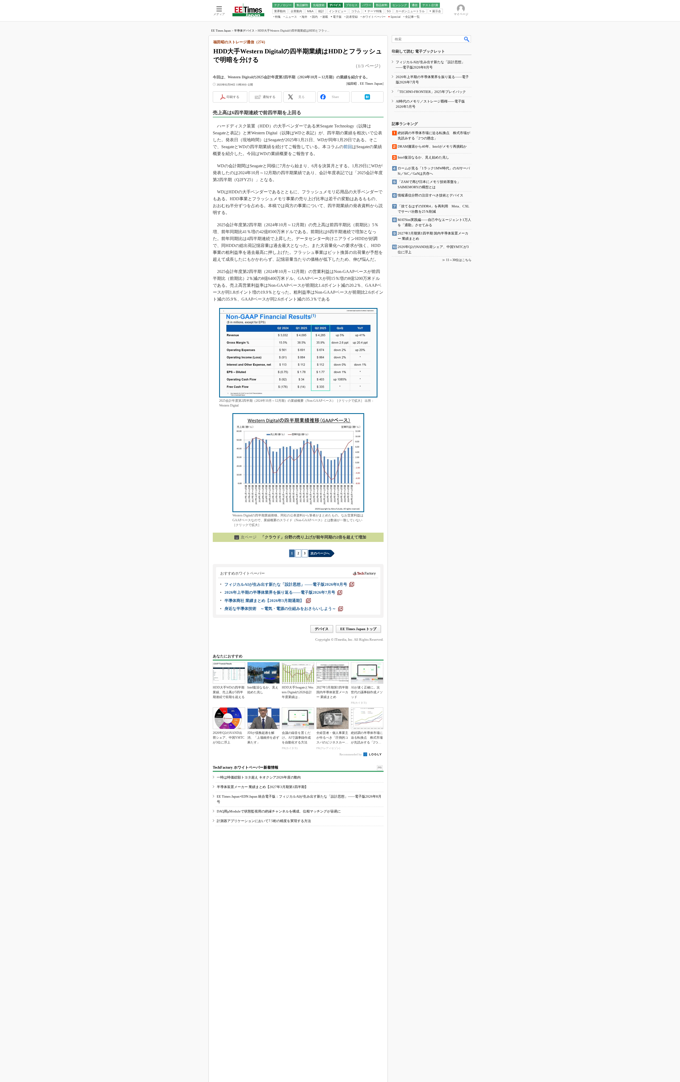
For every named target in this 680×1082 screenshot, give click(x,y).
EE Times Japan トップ (358, 629)
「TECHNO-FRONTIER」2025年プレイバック (431, 92)
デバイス (322, 629)
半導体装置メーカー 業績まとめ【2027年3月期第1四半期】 (262, 787)
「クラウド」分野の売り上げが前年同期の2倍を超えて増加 (300, 537)
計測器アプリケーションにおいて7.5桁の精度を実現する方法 (264, 821)
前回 (347, 146)
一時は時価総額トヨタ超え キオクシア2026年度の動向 (259, 777)
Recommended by (351, 754)
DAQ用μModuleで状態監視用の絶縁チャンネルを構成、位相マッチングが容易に (279, 811)
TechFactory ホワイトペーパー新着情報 (245, 767)
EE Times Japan (221, 30)
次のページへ (320, 553)
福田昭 (352, 83)
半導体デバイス (244, 30)
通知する (269, 97)
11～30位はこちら (458, 260)
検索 (467, 39)
